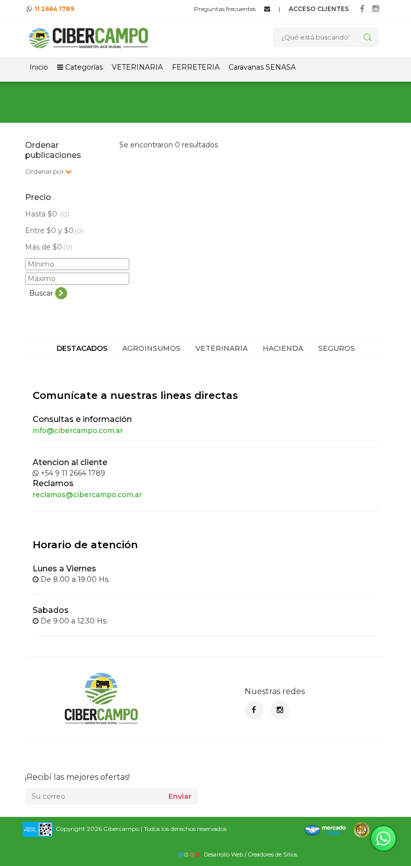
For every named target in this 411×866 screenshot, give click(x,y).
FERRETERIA (196, 67)
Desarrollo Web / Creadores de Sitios (250, 854)
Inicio (39, 67)
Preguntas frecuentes (225, 9)
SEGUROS (336, 348)
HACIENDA (283, 348)
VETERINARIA (137, 67)
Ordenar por (45, 171)
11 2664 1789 (54, 9)
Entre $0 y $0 (54, 230)
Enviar (179, 796)
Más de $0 (48, 247)
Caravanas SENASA (262, 67)
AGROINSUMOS (151, 348)
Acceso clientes (319, 9)
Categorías (83, 67)
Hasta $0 (47, 214)
